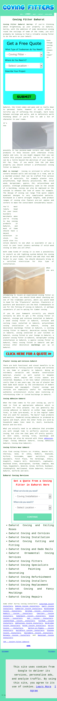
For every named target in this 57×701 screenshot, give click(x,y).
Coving (24, 171)
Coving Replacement (34, 584)
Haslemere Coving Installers (38, 633)
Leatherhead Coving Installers (19, 621)
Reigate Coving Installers (16, 635)
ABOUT (34, 14)
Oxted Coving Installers (34, 625)
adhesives (48, 438)
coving (51, 29)
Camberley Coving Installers (28, 609)
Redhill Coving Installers (17, 613)
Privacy (51, 651)
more (26, 471)
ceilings (17, 32)
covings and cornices (22, 318)
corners (6, 174)
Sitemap (5, 651)
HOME (21, 14)
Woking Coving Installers (27, 606)
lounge (37, 335)
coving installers (29, 604)
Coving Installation (35, 537)
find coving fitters (17, 451)
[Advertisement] (36, 223)
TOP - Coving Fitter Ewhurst (16, 642)
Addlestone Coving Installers (29, 623)
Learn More (43, 686)
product (16, 176)
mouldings (35, 345)
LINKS (27, 14)
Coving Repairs (31, 596)
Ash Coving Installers (40, 618)
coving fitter (47, 34)
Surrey (17, 604)
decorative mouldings (13, 328)
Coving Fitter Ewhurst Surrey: (18, 24)
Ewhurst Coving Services (16, 475)
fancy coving (19, 342)
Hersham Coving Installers (39, 611)
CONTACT (40, 14)
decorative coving (38, 330)
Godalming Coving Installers (31, 616)
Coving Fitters (31, 561)
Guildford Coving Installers (30, 630)
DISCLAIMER (48, 14)
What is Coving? (10, 171)
